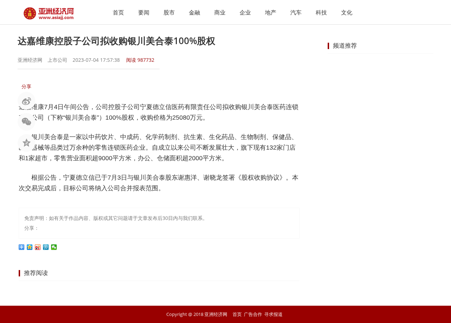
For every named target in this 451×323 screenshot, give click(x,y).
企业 (245, 12)
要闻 (143, 12)
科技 (321, 12)
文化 (346, 12)
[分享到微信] (54, 247)
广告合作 (253, 314)
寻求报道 (273, 314)
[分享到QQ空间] (30, 247)
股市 (169, 12)
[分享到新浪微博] (38, 247)
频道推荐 (345, 45)
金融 (194, 12)
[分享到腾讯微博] (46, 247)
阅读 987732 (140, 59)
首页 (118, 12)
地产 (270, 12)
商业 (220, 12)
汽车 (296, 12)
